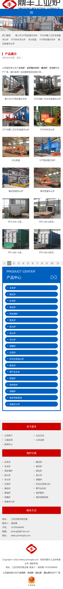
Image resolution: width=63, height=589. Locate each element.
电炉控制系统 (16, 397)
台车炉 (13, 287)
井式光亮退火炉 (17, 358)
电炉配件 (14, 384)
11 (58, 263)
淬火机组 (32, 39)
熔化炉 (13, 365)
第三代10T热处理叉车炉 (26, 35)
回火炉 (13, 326)
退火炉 (13, 333)
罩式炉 (13, 307)
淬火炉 (13, 339)
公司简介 (8, 435)
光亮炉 (13, 352)
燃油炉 (13, 378)
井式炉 (13, 300)
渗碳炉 (13, 345)
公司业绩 (40, 439)
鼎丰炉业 (31, 4)
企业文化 (40, 435)
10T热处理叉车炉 (47, 39)
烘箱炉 (13, 391)
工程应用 (8, 439)
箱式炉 (13, 294)
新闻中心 (8, 444)
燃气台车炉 (15, 371)
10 (52, 263)
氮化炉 (13, 320)
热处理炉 (14, 313)
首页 (19, 57)
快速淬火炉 (15, 404)
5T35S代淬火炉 (18, 39)
